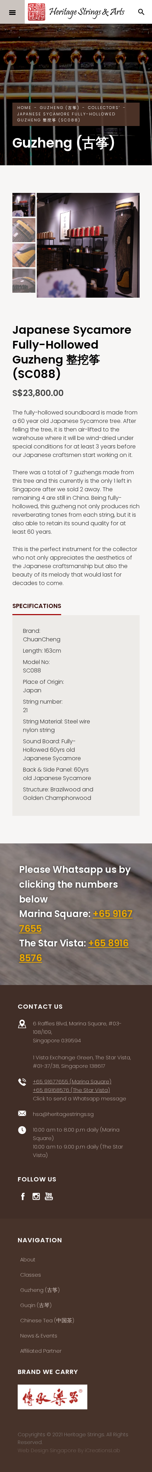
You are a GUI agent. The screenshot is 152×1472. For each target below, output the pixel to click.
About (27, 1259)
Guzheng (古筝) (40, 1290)
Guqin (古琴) (36, 1305)
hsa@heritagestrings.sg (63, 1114)
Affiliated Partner (41, 1350)
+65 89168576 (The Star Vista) (71, 1090)
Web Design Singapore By (69, 1450)
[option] (88, 245)
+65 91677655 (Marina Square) (72, 1081)
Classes (30, 1274)
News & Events (38, 1335)
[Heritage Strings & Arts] (76, 12)
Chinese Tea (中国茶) (47, 1320)
